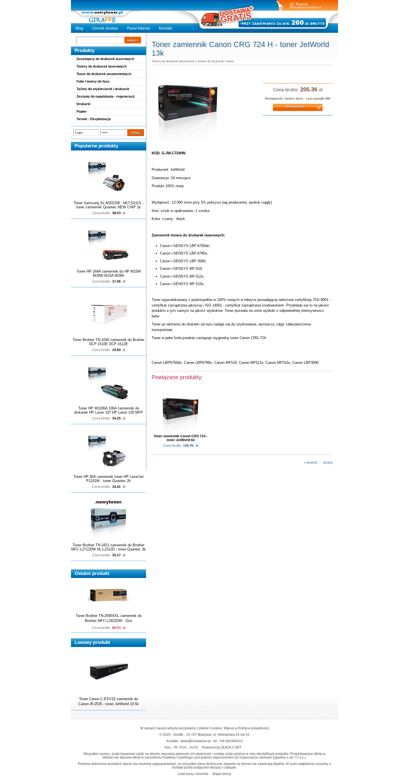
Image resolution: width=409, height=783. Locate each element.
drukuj (327, 463)
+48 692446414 (231, 741)
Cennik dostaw (105, 28)
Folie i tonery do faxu (93, 81)
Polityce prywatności (253, 728)
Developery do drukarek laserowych (105, 59)
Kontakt (165, 28)
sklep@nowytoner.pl (195, 741)
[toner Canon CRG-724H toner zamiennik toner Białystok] (188, 142)
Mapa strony (222, 773)
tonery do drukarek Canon (216, 61)
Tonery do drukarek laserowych (102, 66)
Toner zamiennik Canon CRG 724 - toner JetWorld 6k (181, 438)
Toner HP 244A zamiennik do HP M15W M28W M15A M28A (109, 273)
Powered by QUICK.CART (222, 747)
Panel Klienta (138, 28)
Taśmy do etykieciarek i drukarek (103, 89)
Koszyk (302, 4)
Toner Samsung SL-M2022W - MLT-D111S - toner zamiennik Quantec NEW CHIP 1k (109, 205)
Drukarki (83, 104)
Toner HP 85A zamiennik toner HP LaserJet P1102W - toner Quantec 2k (108, 479)
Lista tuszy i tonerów (193, 773)
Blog (79, 28)
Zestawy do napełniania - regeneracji (105, 96)
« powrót (310, 463)
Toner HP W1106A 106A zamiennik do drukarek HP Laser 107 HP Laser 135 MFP (108, 410)
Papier (82, 111)
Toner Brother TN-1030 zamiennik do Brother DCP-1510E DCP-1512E (108, 342)
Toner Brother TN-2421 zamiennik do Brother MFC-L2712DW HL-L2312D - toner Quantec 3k (108, 547)
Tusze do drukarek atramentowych (104, 74)
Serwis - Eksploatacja (94, 119)
